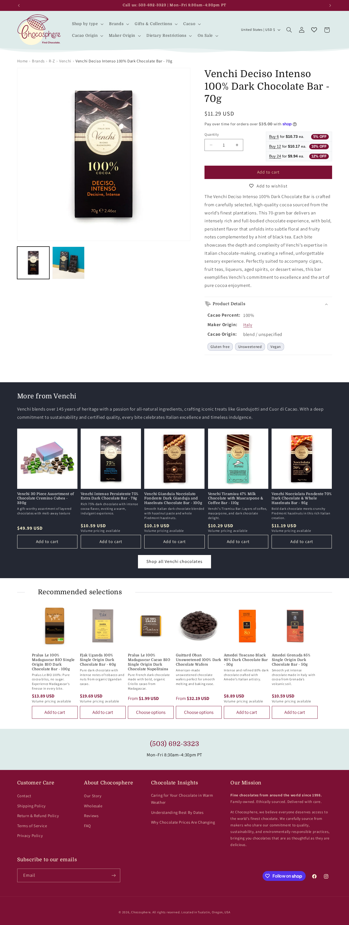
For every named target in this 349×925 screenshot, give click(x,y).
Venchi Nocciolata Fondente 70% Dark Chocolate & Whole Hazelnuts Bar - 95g (302, 498)
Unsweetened (250, 346)
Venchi (65, 60)
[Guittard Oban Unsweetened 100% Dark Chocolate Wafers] (199, 626)
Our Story (93, 795)
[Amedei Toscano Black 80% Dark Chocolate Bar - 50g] (247, 626)
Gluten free (220, 346)
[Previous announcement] (19, 5)
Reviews (91, 815)
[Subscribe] (113, 875)
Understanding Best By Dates (177, 812)
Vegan (275, 346)
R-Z (52, 60)
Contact (24, 795)
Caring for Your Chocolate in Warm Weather (182, 799)
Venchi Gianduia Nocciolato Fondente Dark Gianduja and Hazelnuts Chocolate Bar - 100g (173, 498)
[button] (87, 24)
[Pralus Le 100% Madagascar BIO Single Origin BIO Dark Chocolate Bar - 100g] (55, 626)
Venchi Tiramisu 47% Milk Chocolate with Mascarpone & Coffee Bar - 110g (235, 498)
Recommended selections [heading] (80, 592)
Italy (247, 325)
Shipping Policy (31, 805)
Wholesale (93, 805)
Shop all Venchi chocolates (174, 561)
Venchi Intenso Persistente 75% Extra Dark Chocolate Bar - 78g (110, 496)
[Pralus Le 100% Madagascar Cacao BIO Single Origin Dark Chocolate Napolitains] (151, 626)
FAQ (87, 825)
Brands (38, 60)
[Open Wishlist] (314, 30)
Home (22, 60)
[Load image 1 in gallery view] (33, 263)
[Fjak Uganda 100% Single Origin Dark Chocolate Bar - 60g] (103, 626)
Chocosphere (141, 912)
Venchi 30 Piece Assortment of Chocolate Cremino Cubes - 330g (45, 498)
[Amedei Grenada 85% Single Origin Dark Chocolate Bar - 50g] (295, 626)
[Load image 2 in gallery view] (68, 263)
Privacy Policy (30, 835)
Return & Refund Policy (38, 815)
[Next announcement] (330, 5)
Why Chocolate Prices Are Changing (183, 822)
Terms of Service (32, 825)
